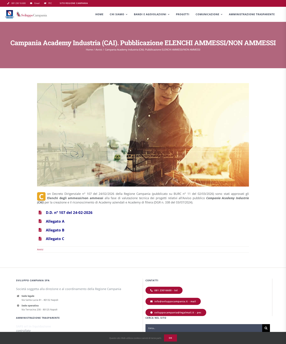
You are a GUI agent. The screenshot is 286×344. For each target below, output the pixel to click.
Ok (170, 337)
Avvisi (40, 249)
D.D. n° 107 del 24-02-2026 (69, 212)
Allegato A (55, 221)
